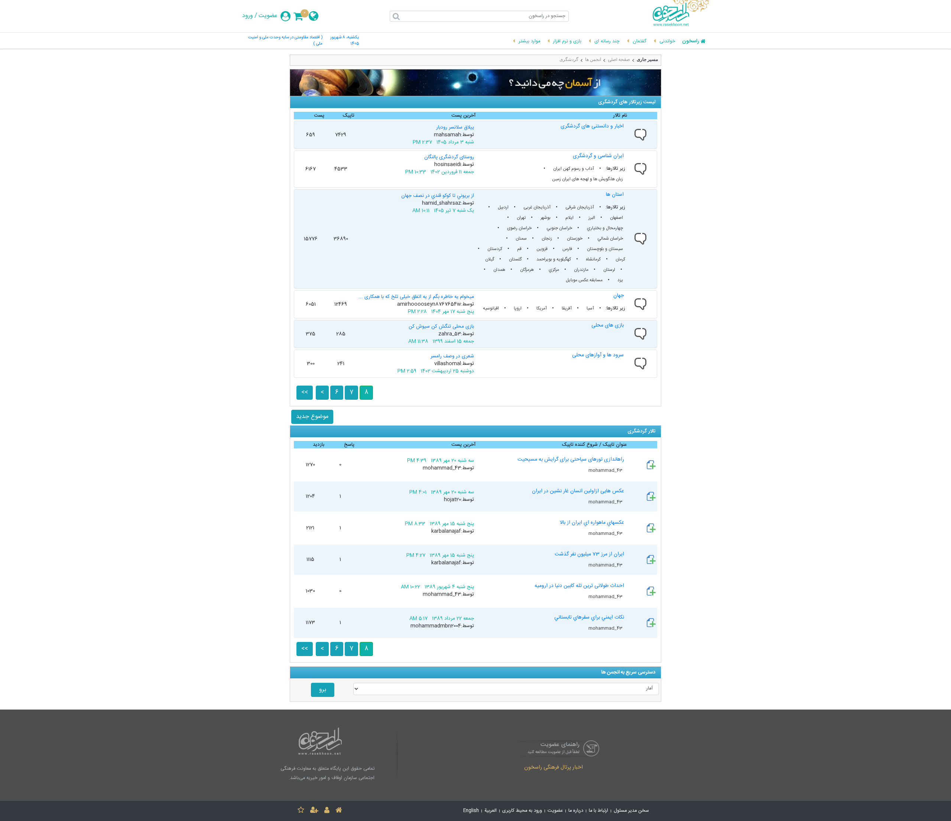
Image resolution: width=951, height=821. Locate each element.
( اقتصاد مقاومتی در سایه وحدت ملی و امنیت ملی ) (285, 41)
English (471, 811)
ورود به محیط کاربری (522, 811)
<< (304, 392)
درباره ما (575, 811)
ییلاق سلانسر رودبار (455, 127)
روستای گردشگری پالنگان (449, 157)
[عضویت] (314, 811)
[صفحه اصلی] (338, 811)
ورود (247, 16)
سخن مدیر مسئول (631, 811)
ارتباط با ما (598, 811)
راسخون (690, 42)
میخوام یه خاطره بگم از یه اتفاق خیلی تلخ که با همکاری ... (416, 297)
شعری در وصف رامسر (452, 356)
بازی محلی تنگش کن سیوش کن (441, 326)
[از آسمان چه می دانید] (475, 82)
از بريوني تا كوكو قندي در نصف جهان (437, 196)
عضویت (268, 16)
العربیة (490, 811)
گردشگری (568, 59)
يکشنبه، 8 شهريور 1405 (344, 41)
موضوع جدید (312, 417)
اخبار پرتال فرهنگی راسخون (553, 768)
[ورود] (326, 811)
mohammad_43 (605, 470)
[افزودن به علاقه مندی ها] (301, 811)
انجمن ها (593, 59)
